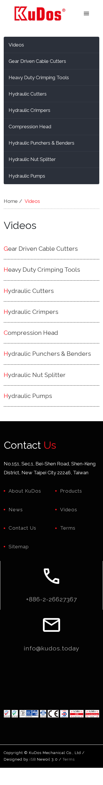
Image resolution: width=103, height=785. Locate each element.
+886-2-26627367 (51, 599)
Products (71, 491)
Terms (68, 528)
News (16, 509)
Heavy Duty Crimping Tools (39, 77)
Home (11, 201)
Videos (16, 45)
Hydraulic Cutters (28, 94)
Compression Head (30, 126)
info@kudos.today (52, 648)
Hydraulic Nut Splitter (32, 159)
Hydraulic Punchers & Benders (41, 143)
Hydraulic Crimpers (29, 110)
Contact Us (22, 528)
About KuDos (25, 491)
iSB (32, 759)
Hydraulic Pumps (27, 176)
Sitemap (19, 546)
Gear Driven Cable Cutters (37, 61)
